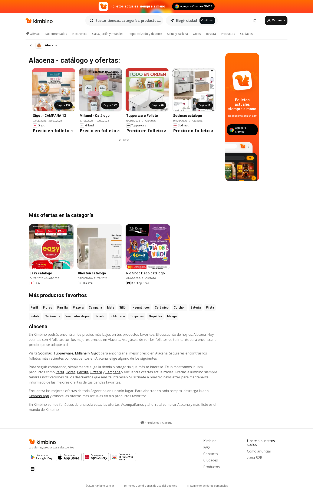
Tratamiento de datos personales (207, 486)
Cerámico (162, 307)
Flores (47, 307)
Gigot (95, 353)
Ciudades (246, 34)
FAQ (206, 447)
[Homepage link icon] (142, 422)
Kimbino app (39, 396)
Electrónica (79, 34)
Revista (211, 34)
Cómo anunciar (259, 451)
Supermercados (56, 34)
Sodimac (45, 353)
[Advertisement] (124, 172)
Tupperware (63, 353)
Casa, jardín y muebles (107, 34)
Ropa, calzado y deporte (145, 34)
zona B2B (254, 457)
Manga (172, 316)
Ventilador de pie (77, 316)
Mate (110, 307)
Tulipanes (137, 316)
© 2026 (100, 486)
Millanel (81, 353)
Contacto (210, 453)
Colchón (179, 307)
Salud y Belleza (177, 34)
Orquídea (155, 316)
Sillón (123, 307)
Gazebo (100, 316)
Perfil (34, 307)
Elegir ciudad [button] (186, 20)
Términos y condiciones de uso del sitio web (150, 486)
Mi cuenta (278, 20)
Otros (197, 34)
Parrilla (62, 307)
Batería (196, 307)
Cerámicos (52, 316)
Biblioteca (118, 316)
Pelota (35, 316)
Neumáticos (141, 307)
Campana (95, 307)
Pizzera (78, 307)
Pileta (210, 307)
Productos (228, 34)
